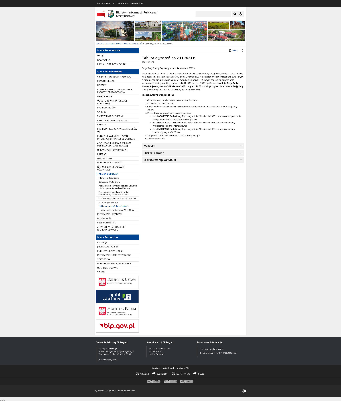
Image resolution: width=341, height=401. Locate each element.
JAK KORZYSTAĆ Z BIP (108, 246)
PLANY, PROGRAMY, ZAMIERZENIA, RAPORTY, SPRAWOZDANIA (114, 91)
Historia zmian (154, 153)
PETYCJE (101, 124)
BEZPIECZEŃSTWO (106, 222)
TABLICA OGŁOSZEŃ (107, 173)
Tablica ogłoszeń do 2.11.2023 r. (114, 206)
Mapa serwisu (123, 3)
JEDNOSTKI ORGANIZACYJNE (111, 63)
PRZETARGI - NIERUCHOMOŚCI (112, 120)
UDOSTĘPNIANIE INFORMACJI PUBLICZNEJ (112, 102)
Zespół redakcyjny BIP (108, 359)
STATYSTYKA (103, 259)
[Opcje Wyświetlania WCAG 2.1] (241, 14)
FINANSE (101, 85)
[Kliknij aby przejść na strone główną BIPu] (101, 14)
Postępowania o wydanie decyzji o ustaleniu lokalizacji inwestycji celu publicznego (118, 186)
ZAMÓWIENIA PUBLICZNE (110, 116)
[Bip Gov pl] (117, 332)
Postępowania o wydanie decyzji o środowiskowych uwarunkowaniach (114, 193)
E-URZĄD (101, 154)
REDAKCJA (102, 242)
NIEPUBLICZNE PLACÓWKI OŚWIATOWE (110, 168)
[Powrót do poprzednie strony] (242, 50)
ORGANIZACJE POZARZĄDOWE (112, 149)
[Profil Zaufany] (117, 302)
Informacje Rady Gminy (109, 178)
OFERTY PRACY (104, 96)
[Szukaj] (235, 14)
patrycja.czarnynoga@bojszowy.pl (119, 351)
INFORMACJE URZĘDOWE (110, 214)
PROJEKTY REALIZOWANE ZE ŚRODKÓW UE (117, 130)
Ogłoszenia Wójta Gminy (109, 182)
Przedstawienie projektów (160, 113)
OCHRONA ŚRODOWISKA (109, 162)
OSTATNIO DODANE (107, 267)
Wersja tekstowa (137, 3)
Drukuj (234, 50)
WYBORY (101, 111)
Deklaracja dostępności (106, 3)
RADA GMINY (103, 59)
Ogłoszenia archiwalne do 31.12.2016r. (117, 210)
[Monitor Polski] (117, 317)
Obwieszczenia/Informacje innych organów (117, 198)
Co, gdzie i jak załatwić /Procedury (114, 76)
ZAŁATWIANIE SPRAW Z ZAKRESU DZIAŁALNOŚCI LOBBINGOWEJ (114, 144)
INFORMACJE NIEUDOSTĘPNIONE (114, 255)
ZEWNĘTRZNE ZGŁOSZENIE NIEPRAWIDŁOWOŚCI (111, 228)
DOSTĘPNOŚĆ (104, 218)
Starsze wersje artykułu (160, 160)
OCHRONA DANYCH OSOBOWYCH (114, 263)
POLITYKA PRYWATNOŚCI (110, 250)
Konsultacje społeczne (108, 202)
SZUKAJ (101, 272)
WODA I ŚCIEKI (104, 158)
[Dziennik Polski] (117, 288)
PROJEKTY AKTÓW (106, 107)
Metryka (149, 146)
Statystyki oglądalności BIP (211, 349)
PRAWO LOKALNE (106, 81)
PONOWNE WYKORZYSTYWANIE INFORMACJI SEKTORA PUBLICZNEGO (116, 137)
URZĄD (100, 55)
